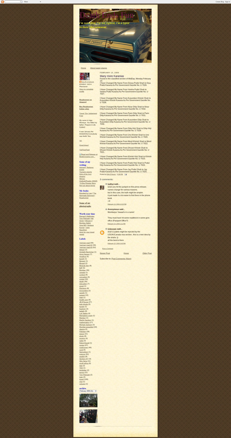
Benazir (82, 261)
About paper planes (98, 68)
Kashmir (82, 309)
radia (81, 341)
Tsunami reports (85, 172)
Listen (82, 127)
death (81, 281)
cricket (81, 279)
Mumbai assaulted (86, 327)
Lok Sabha (83, 313)
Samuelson (83, 352)
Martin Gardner (85, 320)
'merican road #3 (85, 247)
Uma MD (82, 225)
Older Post (147, 253)
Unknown (112, 229)
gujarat (82, 295)
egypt (81, 286)
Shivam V (88, 221)
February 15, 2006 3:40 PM (116, 243)
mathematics (84, 322)
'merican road (84, 243)
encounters (83, 291)
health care (83, 300)
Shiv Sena (83, 361)
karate (81, 307)
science (82, 354)
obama (82, 329)
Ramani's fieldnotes (86, 216)
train (81, 377)
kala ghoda (83, 304)
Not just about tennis (87, 186)
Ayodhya (82, 256)
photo (81, 336)
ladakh (81, 311)
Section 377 (83, 359)
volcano (82, 384)
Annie (81, 221)
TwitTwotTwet (84, 150)
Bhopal (82, 263)
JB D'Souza (83, 302)
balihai (111, 184)
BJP (80, 268)
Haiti (81, 297)
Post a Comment (107, 248)
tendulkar (83, 370)
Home (83, 68)
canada (82, 272)
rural (81, 350)
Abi (92, 218)
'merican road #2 (85, 245)
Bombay (82, 223)
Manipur (82, 318)
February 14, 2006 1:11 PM (116, 224)
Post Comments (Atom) (121, 259)
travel (81, 379)
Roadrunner (84, 198)
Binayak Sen (84, 266)
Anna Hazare (84, 254)
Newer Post (105, 253)
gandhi (82, 293)
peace (81, 334)
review (81, 345)
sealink (82, 356)
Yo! (80, 141)
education (83, 284)
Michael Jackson (85, 325)
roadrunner (83, 347)
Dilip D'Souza (88, 82)
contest (82, 275)
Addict (88, 223)
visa (80, 382)
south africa (83, 363)
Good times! (84, 145)
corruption (83, 277)
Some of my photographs (85, 204)
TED (81, 368)
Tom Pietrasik (84, 218)
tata (80, 366)
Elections (82, 288)
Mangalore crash (85, 316)
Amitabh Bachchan (86, 252)
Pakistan (82, 331)
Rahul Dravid (84, 343)
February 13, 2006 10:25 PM (117, 204)
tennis (81, 372)
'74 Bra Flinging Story (87, 183)
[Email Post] (125, 174)
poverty (82, 338)
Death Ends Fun (106, 14)
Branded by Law (85, 193)
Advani (82, 250)
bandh (81, 259)
